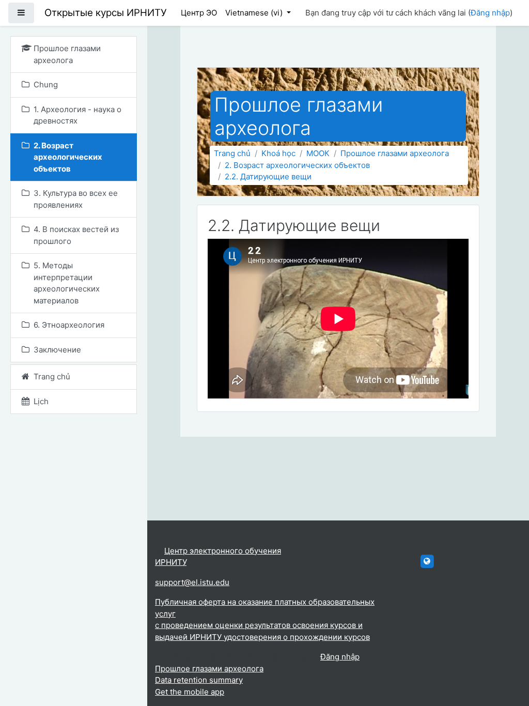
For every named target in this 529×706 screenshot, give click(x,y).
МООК (318, 153)
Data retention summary (199, 680)
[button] (506, 655)
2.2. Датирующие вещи (268, 176)
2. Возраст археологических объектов (297, 165)
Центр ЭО (199, 13)
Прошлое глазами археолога (394, 153)
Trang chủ (232, 153)
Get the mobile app (189, 692)
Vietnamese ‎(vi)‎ (255, 13)
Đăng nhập (490, 13)
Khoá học (278, 153)
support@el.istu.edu (192, 582)
